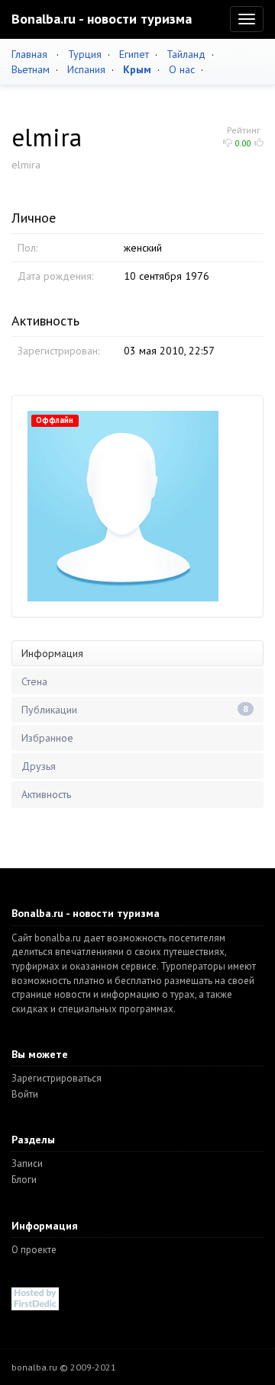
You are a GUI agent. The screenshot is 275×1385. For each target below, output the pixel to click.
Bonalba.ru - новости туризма (101, 18)
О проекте (34, 1249)
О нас (182, 69)
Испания (86, 69)
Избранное (47, 738)
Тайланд (186, 54)
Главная (29, 54)
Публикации (134, 710)
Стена (34, 681)
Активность (46, 794)
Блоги (24, 1179)
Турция (85, 54)
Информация (52, 653)
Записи (27, 1163)
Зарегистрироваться (56, 1078)
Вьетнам (30, 69)
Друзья (38, 766)
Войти (24, 1094)
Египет (134, 54)
